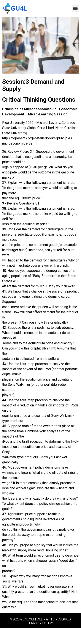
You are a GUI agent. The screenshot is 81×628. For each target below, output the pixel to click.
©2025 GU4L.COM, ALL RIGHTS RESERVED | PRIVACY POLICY (41, 621)
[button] (75, 8)
